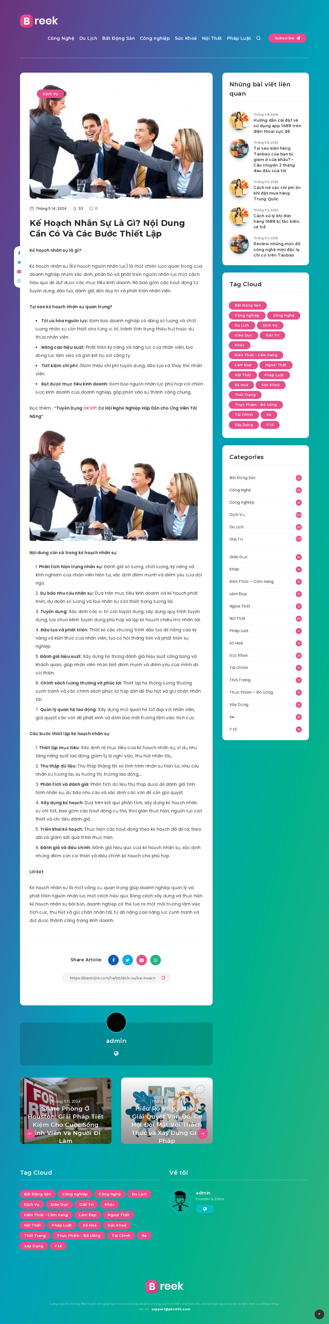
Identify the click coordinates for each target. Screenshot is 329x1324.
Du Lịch (88, 38)
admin (116, 1040)
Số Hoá (241, 385)
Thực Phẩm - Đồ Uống (256, 405)
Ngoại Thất (276, 365)
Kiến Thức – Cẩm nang (252, 581)
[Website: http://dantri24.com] (116, 1053)
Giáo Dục (243, 335)
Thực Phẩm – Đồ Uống (251, 692)
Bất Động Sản (118, 38)
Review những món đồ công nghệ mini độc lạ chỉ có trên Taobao (277, 249)
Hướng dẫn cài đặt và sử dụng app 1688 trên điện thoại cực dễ (278, 126)
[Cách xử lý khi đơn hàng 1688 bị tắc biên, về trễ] (239, 216)
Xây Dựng (244, 425)
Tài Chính (244, 414)
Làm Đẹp (243, 365)
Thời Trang (245, 395)
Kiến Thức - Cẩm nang (256, 355)
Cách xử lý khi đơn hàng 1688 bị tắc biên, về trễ (277, 221)
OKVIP (89, 408)
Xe (269, 414)
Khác (239, 345)
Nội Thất (212, 38)
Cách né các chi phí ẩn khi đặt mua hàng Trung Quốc (277, 193)
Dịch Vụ (50, 93)
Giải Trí (272, 335)
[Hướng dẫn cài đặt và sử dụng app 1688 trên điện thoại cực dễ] (239, 120)
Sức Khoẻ (186, 38)
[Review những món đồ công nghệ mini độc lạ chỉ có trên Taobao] (239, 244)
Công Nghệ (61, 38)
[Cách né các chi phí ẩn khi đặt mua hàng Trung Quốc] (239, 188)
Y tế (270, 425)
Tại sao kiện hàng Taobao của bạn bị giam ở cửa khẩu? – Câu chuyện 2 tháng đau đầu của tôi (274, 159)
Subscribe (285, 38)
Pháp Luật (239, 38)
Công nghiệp (155, 38)
